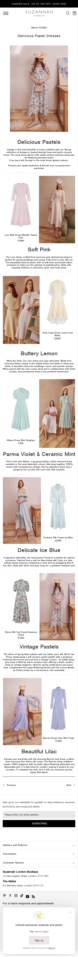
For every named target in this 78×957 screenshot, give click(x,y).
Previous (11, 785)
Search (38, 588)
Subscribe (39, 823)
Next (69, 785)
